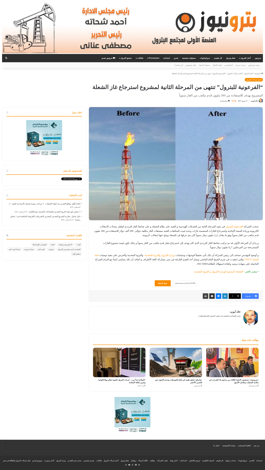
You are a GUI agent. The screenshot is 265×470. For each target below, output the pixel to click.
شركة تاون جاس (14, 249)
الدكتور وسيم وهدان (65, 245)
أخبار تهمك (174, 461)
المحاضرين (228, 65)
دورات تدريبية (240, 65)
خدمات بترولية (230, 461)
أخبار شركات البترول (235, 73)
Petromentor (154, 58)
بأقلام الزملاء (143, 461)
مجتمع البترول (126, 58)
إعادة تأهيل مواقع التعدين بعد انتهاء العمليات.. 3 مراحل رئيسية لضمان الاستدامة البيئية (46, 204)
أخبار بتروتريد (49, 461)
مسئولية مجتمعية (189, 58)
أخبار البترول (246, 58)
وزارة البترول (61, 461)
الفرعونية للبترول (234, 226)
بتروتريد (51, 249)
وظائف (152, 461)
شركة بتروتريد (29, 249)
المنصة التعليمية (208, 461)
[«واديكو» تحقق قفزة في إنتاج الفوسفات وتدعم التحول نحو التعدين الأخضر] (176, 362)
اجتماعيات (183, 461)
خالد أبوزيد (254, 101)
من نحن (256, 446)
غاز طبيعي (218, 58)
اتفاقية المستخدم (244, 446)
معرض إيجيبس (88, 461)
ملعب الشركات (162, 461)
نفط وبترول (230, 58)
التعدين (251, 461)
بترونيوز (258, 58)
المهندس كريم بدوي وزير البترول (69, 249)
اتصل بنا (216, 446)
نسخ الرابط (162, 283)
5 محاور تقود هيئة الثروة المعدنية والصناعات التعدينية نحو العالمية (54, 212)
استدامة (166, 58)
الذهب (52, 245)
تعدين (176, 58)
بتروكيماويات (205, 58)
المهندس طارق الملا (40, 245)
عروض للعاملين (194, 461)
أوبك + (78, 245)
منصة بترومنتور (253, 65)
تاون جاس (41, 249)
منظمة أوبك (76, 254)
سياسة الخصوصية (229, 446)
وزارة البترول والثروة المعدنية (159, 255)
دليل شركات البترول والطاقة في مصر (17, 461)
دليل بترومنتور (191, 65)
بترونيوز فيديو (107, 58)
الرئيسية (258, 73)
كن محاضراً (179, 65)
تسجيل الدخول (204, 65)
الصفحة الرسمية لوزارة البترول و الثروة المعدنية (218, 271)
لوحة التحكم (217, 65)
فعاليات (140, 58)
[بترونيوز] (132, 27)
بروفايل (134, 461)
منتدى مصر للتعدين (74, 461)
